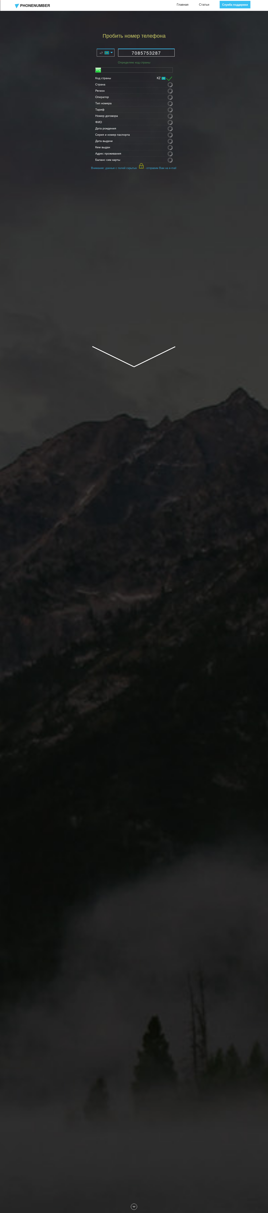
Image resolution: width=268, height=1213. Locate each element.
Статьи (204, 4)
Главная (182, 4)
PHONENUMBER (35, 5)
